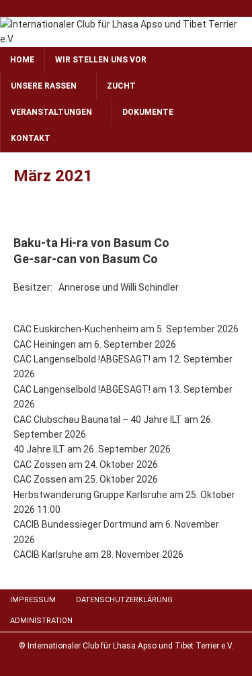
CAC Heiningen (44, 344)
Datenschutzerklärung (124, 599)
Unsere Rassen (44, 86)
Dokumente (147, 112)
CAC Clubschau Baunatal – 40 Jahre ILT (97, 419)
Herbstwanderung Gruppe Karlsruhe (90, 494)
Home (22, 59)
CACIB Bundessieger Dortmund (80, 524)
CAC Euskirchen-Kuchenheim (75, 329)
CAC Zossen (40, 464)
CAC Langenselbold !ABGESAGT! (82, 359)
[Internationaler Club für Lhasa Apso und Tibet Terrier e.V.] (126, 39)
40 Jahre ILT (39, 449)
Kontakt (30, 138)
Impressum (33, 599)
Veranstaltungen (51, 112)
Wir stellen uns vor (100, 59)
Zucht (121, 86)
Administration (41, 620)
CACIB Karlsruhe (48, 554)
